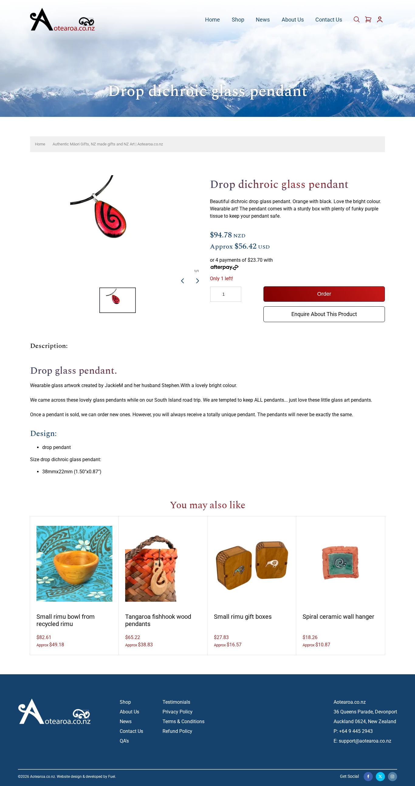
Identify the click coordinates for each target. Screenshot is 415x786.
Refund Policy (177, 731)
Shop (238, 20)
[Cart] (357, 21)
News (263, 20)
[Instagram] (392, 776)
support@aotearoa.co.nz (365, 741)
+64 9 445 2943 (356, 731)
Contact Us (328, 20)
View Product (74, 560)
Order (324, 294)
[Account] (380, 21)
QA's (124, 741)
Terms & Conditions (183, 721)
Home (212, 20)
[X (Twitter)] (380, 776)
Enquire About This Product (324, 311)
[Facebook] (368, 776)
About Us (293, 20)
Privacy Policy (178, 712)
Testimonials (176, 702)
